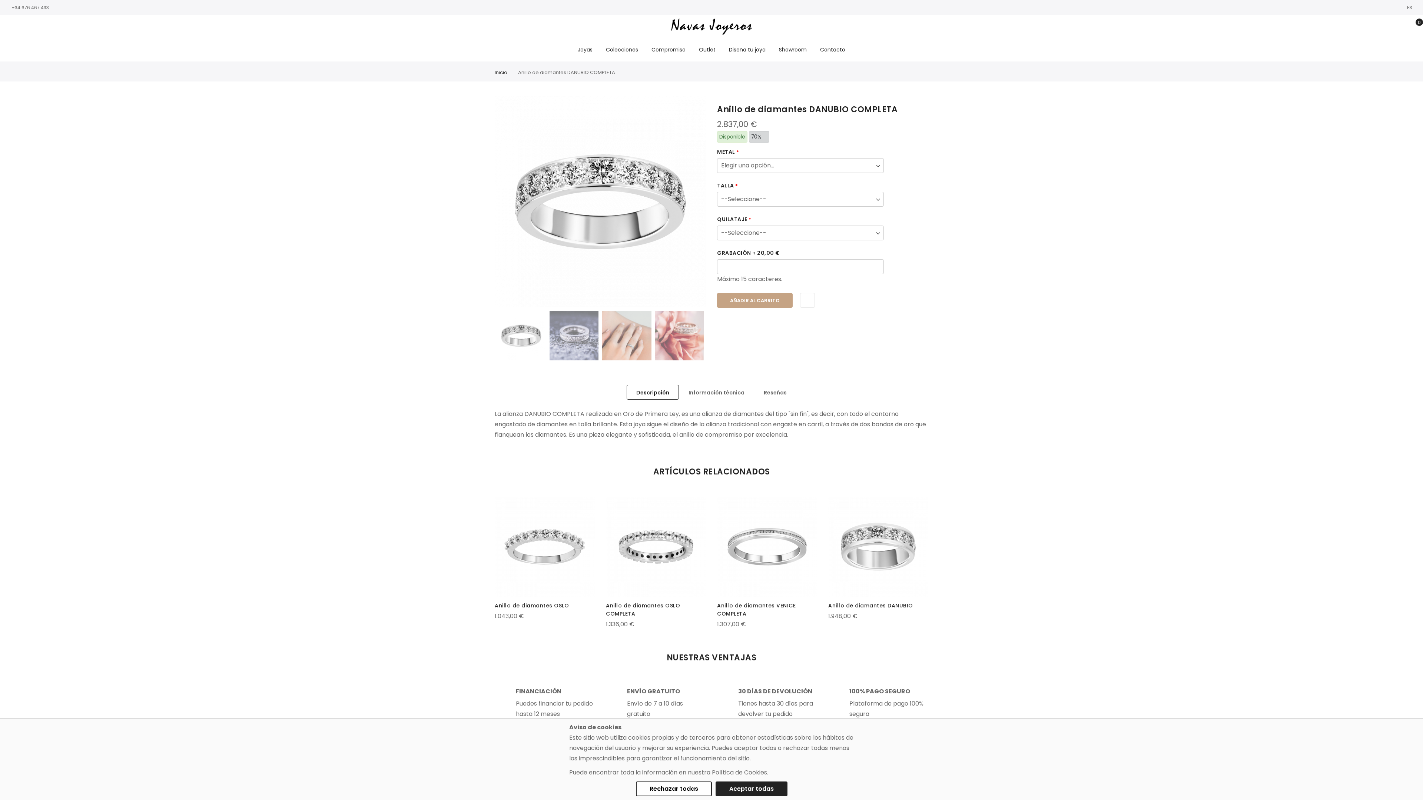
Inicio (501, 72)
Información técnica (716, 392)
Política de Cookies (739, 772)
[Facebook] (9, 27)
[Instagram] (20, 27)
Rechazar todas (674, 788)
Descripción (652, 392)
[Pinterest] (53, 27)
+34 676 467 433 (30, 7)
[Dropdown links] (1390, 26)
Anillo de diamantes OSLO (532, 605)
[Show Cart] (1413, 26)
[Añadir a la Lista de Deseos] (807, 300)
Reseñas (775, 392)
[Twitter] (31, 27)
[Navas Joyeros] (711, 26)
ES (1410, 7)
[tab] (653, 392)
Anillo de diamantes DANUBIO (870, 605)
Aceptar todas (751, 788)
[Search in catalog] (1379, 26)
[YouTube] (42, 27)
